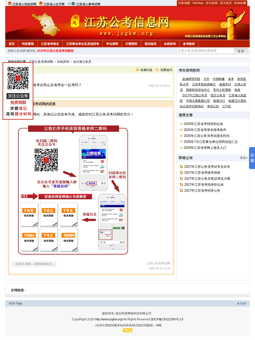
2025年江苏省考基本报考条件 (205, 130)
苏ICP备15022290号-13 (167, 319)
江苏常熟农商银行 (204, 84)
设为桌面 (212, 3)
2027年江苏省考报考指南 (202, 172)
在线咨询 (170, 44)
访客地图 (184, 3)
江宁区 (226, 106)
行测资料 (131, 44)
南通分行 (219, 101)
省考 (231, 79)
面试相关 (151, 44)
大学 (206, 79)
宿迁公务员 (217, 95)
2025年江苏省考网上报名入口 (205, 148)
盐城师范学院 (191, 79)
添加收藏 (240, 3)
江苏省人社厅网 (54, 4)
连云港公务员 (82, 61)
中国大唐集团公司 (198, 101)
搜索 (241, 51)
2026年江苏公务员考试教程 (55, 51)
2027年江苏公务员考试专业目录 (207, 167)
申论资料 (112, 44)
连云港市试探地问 (192, 106)
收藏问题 (146, 70)
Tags (19, 303)
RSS (12, 303)
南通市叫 (225, 84)
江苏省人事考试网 (88, 4)
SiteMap (197, 3)
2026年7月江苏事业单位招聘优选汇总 (211, 142)
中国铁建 (219, 79)
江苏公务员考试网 (41, 61)
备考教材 (189, 44)
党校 (237, 90)
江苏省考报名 (50, 44)
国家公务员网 (17, 51)
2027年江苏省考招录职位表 (204, 184)
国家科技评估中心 (198, 90)
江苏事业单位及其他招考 (82, 44)
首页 (12, 44)
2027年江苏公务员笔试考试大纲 (207, 178)
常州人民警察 (222, 90)
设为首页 (226, 3)
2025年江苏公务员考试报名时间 (207, 136)
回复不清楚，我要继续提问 (34, 264)
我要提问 (166, 70)
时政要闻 (28, 44)
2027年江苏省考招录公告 (202, 190)
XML (159, 325)
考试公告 (213, 106)
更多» (244, 158)
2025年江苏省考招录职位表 (203, 124)
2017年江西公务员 (194, 95)
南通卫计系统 (237, 101)
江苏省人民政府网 (24, 4)
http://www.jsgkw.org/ (109, 319)
